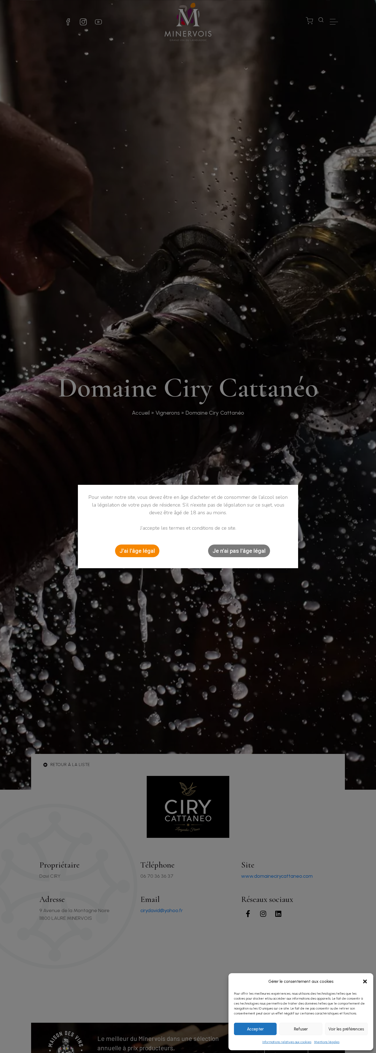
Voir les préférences (346, 1029)
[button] (365, 981)
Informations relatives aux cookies (286, 1042)
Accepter (255, 1029)
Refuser (301, 1029)
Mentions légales (326, 1042)
